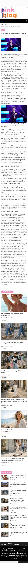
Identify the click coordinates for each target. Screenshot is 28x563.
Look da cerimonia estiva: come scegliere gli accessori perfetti (18, 476)
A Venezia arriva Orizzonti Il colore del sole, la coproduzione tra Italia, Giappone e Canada (18, 500)
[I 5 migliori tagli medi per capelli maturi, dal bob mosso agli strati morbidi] (4, 509)
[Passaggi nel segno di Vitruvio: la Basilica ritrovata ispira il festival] (4, 484)
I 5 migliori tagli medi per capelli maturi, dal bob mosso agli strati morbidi (18, 508)
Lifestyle (3, 30)
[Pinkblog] (9, 13)
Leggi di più (4, 320)
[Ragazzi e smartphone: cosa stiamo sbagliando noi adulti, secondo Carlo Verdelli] (4, 525)
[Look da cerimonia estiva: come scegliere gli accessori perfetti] (14, 303)
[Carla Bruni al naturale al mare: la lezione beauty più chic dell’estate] (14, 419)
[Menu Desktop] (2, 21)
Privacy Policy (10, 544)
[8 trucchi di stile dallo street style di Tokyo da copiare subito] (14, 360)
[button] (26, 21)
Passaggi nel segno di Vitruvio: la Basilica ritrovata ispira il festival (18, 483)
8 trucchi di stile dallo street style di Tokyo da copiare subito (18, 533)
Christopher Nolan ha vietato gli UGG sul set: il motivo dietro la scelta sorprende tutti (13, 343)
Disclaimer (16, 544)
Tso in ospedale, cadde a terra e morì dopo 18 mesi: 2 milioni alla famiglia (18, 517)
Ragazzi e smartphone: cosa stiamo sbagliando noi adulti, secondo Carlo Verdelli (17, 525)
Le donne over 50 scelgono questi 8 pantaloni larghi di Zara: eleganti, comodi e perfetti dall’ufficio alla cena (14, 401)
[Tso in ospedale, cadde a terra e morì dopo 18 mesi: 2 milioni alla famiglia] (4, 517)
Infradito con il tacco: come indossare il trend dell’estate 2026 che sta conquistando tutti (12, 459)
